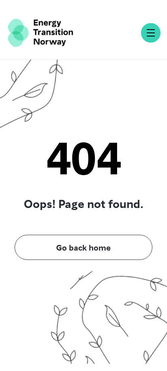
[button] (151, 33)
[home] (40, 33)
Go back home (83, 247)
